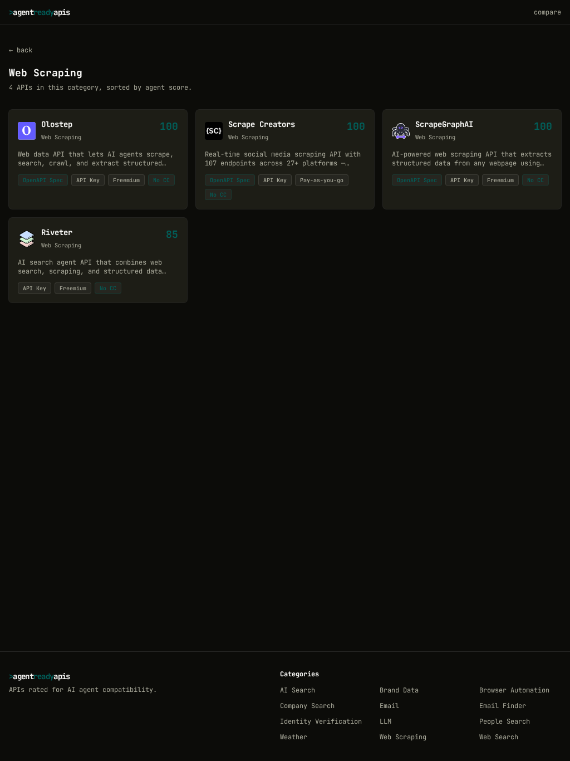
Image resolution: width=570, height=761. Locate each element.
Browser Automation (514, 690)
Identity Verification (321, 721)
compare (547, 12)
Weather (293, 737)
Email (389, 705)
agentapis (39, 12)
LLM (385, 721)
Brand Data (399, 690)
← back (20, 50)
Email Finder (502, 705)
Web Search (498, 737)
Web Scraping (403, 737)
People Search (504, 721)
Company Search (307, 705)
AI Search (297, 690)
